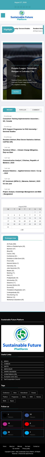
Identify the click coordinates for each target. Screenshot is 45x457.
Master (9, 270)
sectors (38, 397)
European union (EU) (11, 377)
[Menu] (3, 15)
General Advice (12, 263)
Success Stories (12, 285)
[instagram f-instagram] (18, 7)
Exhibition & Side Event (14, 258)
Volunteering (11, 295)
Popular (22, 110)
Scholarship (10, 280)
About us (11, 446)
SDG (31, 397)
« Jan (22, 230)
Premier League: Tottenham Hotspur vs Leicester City (24, 69)
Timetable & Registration (14, 290)
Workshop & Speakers (14, 299)
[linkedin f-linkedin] (24, 7)
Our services (16, 448)
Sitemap (19, 446)
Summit (9, 287)
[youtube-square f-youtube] (29, 7)
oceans (33, 393)
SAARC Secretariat (10, 371)
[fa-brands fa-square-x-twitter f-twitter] (21, 7)
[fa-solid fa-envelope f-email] (27, 7)
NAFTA (6, 366)
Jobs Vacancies (12, 268)
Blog (31, 65)
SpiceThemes (29, 453)
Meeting (9, 273)
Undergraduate (11, 292)
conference (6, 393)
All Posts (33, 31)
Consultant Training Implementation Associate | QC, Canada (21, 120)
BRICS (6, 361)
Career (38, 31)
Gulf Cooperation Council (12, 379)
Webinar (9, 297)
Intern (15, 393)
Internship (10, 266)
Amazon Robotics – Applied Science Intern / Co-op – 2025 (22, 172)
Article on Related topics (23, 65)
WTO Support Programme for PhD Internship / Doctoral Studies (20, 130)
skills (4, 401)
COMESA (7, 364)
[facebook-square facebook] (16, 7)
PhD (8, 275)
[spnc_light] (42, 16)
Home (4, 446)
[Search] (38, 15)
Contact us (36, 446)
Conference (10, 256)
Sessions (10, 283)
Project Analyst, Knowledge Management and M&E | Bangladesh (22, 193)
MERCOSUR (8, 369)
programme (15, 397)
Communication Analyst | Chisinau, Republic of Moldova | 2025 (21, 161)
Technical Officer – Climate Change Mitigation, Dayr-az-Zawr (20, 151)
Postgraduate (11, 278)
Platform (5, 397)
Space (12, 401)
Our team (27, 446)
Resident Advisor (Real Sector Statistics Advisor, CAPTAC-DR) (21, 140)
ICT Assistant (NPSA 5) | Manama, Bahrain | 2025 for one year (21, 182)
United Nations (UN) (10, 374)
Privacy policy (26, 448)
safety (24, 397)
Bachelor (10, 249)
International (23, 393)
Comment (35, 110)
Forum (9, 261)
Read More (16, 91)
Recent (9, 110)
